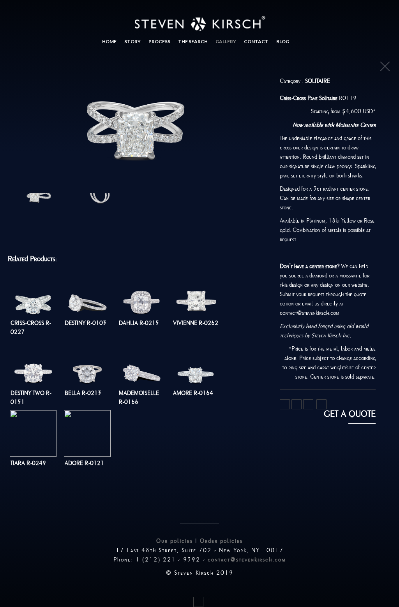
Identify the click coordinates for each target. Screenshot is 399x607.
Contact (256, 41)
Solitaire (317, 81)
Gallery (225, 41)
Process (159, 41)
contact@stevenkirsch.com (247, 559)
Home (109, 41)
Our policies (174, 541)
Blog (282, 41)
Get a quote (350, 414)
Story (132, 41)
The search (193, 41)
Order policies (221, 541)
